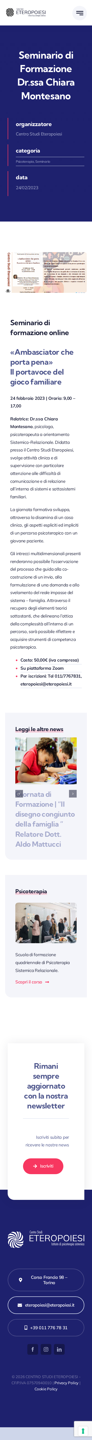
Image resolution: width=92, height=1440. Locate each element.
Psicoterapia (25, 161)
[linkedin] (59, 1349)
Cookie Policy (45, 1389)
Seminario (42, 161)
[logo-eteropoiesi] (25, 9)
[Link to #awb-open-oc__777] (79, 13)
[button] (19, 794)
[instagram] (46, 1349)
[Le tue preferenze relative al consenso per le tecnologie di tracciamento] (83, 1431)
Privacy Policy (66, 1382)
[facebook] (32, 1349)
